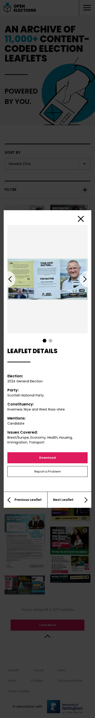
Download (47, 457)
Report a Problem (47, 471)
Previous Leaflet (28, 499)
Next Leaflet (63, 499)
